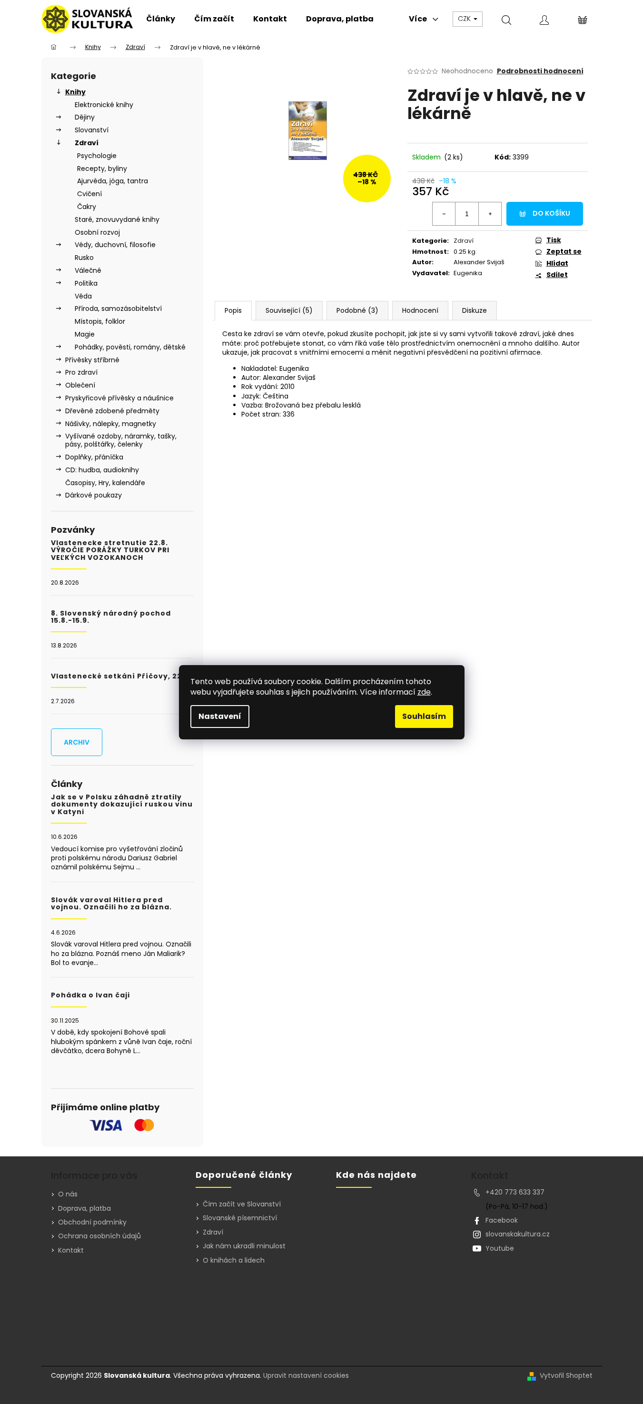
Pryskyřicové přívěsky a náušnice (119, 398)
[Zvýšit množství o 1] (489, 213)
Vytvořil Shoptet (566, 1375)
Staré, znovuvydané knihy (117, 219)
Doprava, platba (84, 1208)
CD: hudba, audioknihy (102, 470)
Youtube (499, 1248)
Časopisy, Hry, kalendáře (105, 483)
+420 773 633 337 (514, 1192)
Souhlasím (424, 716)
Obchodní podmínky (92, 1222)
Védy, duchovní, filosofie (115, 244)
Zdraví (87, 143)
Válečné (88, 270)
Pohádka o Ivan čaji (90, 995)
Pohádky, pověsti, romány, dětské (130, 347)
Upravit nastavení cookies (306, 1375)
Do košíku (551, 213)
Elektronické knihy (104, 105)
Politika (86, 283)
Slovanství (92, 130)
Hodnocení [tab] (420, 310)
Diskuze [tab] (474, 310)
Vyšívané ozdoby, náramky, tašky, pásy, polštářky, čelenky (121, 440)
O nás (68, 1194)
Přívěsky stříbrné (92, 360)
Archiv (76, 742)
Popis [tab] (233, 310)
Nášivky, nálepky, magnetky (110, 423)
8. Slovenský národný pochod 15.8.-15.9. (111, 617)
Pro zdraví (81, 372)
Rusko (84, 257)
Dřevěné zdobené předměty (112, 411)
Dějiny (85, 117)
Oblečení (80, 385)
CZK (465, 18)
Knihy (75, 92)
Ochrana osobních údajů (99, 1236)
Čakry (86, 206)
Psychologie (97, 155)
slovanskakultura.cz (517, 1234)
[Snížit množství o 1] (444, 213)
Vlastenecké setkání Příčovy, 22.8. (121, 676)
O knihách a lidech (234, 1260)
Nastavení (219, 716)
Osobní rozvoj (97, 232)
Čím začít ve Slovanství (242, 1204)
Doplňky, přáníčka (94, 457)
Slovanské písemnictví (240, 1218)
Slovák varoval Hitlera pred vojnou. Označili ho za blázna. (111, 903)
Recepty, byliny (102, 168)
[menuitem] (161, 19)
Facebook (501, 1220)
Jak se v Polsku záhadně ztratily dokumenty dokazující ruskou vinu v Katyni (122, 805)
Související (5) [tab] (289, 310)
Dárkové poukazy (93, 495)
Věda (83, 296)
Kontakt (71, 1250)
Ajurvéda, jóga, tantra (112, 181)
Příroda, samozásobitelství (118, 308)
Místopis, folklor (100, 321)
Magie (85, 334)
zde (424, 692)
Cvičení (89, 194)
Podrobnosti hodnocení (540, 71)
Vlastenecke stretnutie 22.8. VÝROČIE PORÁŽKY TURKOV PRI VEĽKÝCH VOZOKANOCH (110, 550)
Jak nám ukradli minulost (244, 1246)
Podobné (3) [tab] (357, 310)
